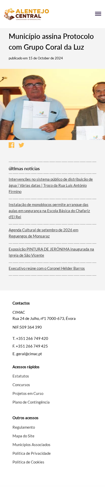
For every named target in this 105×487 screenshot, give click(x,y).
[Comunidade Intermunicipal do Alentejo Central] (28, 14)
